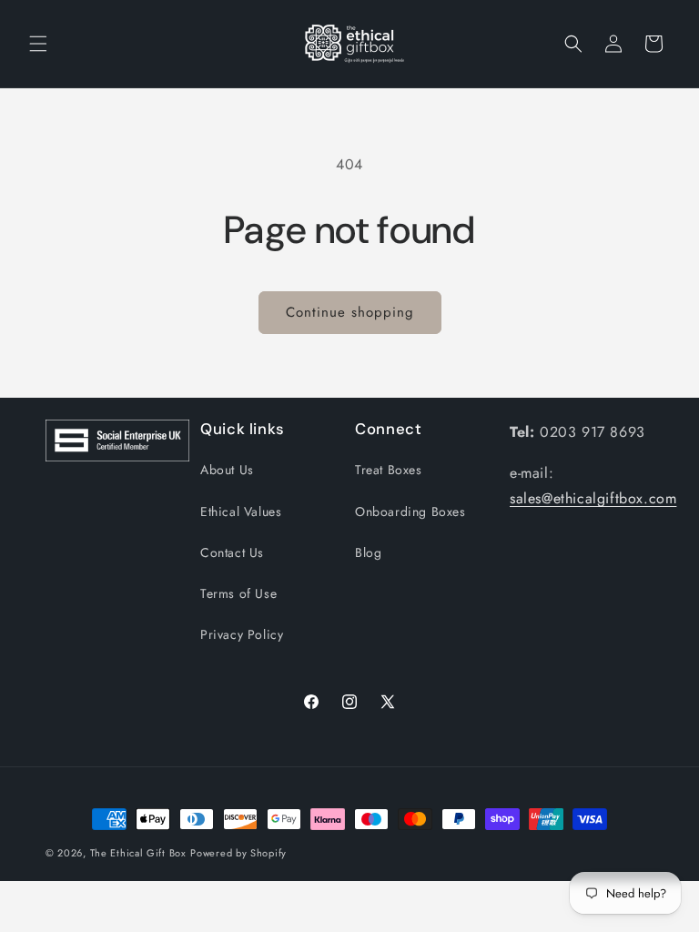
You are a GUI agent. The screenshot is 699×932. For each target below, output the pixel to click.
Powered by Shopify (238, 853)
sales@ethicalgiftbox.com (593, 498)
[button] (38, 44)
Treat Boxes (388, 470)
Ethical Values (240, 511)
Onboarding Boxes (410, 511)
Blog (368, 552)
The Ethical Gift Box (138, 853)
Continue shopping (350, 312)
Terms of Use (238, 593)
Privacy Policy (241, 634)
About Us (227, 470)
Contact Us (232, 552)
